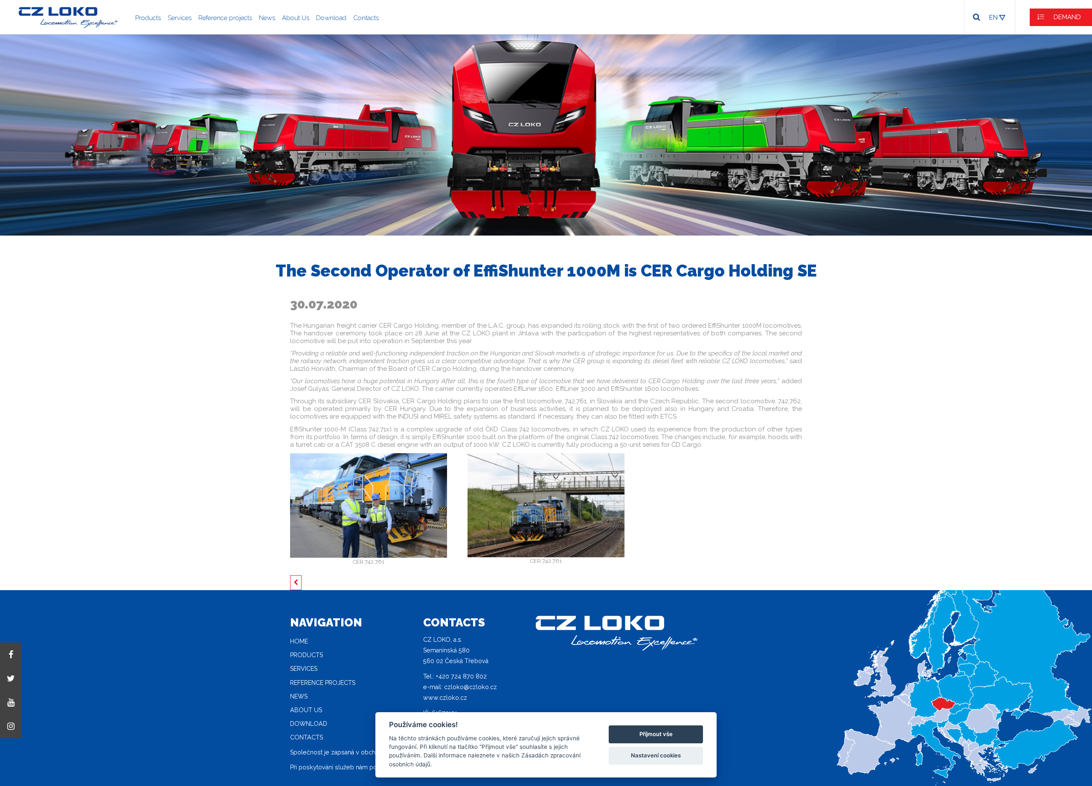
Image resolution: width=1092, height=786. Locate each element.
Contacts (366, 18)
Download (331, 18)
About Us (295, 18)
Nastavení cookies (656, 755)
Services (180, 18)
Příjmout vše (656, 734)
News (267, 18)
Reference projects (225, 18)
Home (299, 641)
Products (148, 18)
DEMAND (1067, 17)
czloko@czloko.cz (470, 687)
